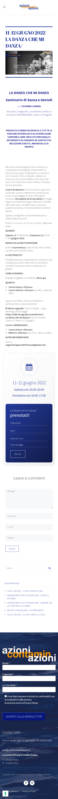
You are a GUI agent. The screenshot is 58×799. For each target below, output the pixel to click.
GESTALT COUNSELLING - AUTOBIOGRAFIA (25, 610)
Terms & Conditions (10, 791)
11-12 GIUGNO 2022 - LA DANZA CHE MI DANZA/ (26, 39)
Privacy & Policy (29, 791)
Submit (12, 548)
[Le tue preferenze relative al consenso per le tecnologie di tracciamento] (5, 794)
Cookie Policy (11, 763)
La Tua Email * (9, 685)
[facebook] (26, 782)
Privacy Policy (12, 759)
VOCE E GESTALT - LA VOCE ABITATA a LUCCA (26, 614)
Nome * (6, 663)
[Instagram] (32, 782)
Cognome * (8, 674)
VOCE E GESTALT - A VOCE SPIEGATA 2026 (25, 591)
